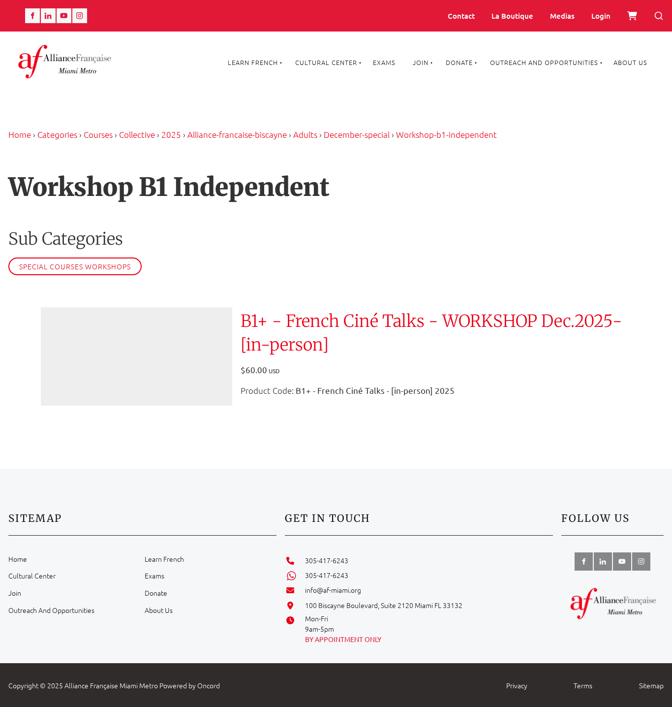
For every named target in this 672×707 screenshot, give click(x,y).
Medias (562, 16)
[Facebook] (32, 15)
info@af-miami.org (333, 590)
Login (601, 16)
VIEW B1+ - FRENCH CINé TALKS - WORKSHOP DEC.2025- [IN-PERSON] (120, 356)
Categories (57, 134)
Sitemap (651, 685)
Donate (459, 62)
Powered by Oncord (189, 685)
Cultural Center (326, 62)
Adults (305, 134)
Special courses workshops (75, 266)
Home (19, 134)
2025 (171, 134)
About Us (630, 62)
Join (420, 62)
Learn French (253, 62)
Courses (98, 134)
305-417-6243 (326, 560)
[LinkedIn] (48, 15)
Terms (583, 685)
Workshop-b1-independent (446, 134)
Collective (137, 134)
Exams (384, 62)
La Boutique (512, 16)
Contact (461, 16)
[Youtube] (64, 15)
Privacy (516, 685)
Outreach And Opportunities (544, 62)
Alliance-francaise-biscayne (237, 134)
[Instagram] (79, 15)
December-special (357, 134)
